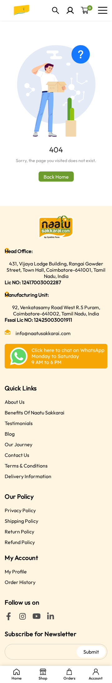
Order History (20, 582)
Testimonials (19, 423)
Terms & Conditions (26, 466)
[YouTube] (36, 618)
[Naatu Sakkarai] (22, 10)
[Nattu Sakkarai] (56, 227)
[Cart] (85, 10)
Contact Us (17, 455)
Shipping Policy (21, 521)
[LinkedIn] (50, 618)
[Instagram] (22, 618)
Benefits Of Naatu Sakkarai (34, 412)
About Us (15, 402)
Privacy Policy (20, 510)
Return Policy (19, 531)
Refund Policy (20, 542)
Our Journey (18, 444)
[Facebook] (8, 618)
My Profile (16, 571)
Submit (91, 652)
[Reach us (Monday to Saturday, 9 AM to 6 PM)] (56, 356)
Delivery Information (28, 476)
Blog (10, 434)
